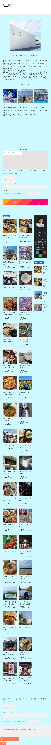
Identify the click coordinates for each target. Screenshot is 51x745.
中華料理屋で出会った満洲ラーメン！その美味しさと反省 (9, 237)
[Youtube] (44, 252)
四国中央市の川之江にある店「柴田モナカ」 (9, 474)
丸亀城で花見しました (45, 294)
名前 (4, 175)
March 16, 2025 (23, 318)
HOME (4, 12)
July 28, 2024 (23, 530)
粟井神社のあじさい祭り (45, 306)
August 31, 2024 (8, 477)
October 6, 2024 (23, 397)
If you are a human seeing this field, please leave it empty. (15, 193)
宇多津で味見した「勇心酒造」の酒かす (25, 289)
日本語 (6, 242)
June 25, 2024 (23, 658)
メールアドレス (6, 179)
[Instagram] (37, 252)
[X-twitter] (40, 252)
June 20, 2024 (23, 683)
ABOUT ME (22, 12)
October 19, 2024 (23, 371)
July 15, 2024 (23, 582)
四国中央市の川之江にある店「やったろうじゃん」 (25, 447)
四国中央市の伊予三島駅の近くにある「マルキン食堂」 (9, 341)
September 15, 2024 (9, 448)
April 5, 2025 (23, 293)
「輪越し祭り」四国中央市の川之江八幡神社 (9, 655)
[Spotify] (40, 255)
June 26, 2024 (8, 658)
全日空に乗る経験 (8, 445)
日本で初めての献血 (9, 287)
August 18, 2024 (8, 503)
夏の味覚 (21, 418)
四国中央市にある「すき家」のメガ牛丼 (9, 394)
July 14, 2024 (8, 607)
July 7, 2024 (22, 607)
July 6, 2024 (7, 633)
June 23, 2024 (8, 683)
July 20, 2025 (23, 241)
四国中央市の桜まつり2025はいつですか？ (25, 315)
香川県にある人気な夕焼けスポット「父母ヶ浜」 (25, 578)
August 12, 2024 (23, 503)
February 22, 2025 (24, 344)
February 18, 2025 (9, 371)
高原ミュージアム (24, 627)
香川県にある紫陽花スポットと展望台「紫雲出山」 (9, 604)
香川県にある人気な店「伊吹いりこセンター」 (9, 578)
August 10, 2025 (44, 273)
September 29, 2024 (9, 424)
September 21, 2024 (24, 422)
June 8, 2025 (22, 267)
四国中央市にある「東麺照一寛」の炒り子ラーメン (9, 421)
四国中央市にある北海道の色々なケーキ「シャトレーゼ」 (25, 553)
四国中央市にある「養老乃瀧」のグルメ (9, 368)
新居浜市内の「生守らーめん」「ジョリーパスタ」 (9, 527)
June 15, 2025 (8, 267)
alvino (7, 266)
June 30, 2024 (23, 631)
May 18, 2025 (7, 291)
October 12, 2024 (8, 397)
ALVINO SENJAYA (18, 729)
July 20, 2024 (8, 582)
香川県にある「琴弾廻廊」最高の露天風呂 (25, 680)
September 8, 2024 (24, 450)
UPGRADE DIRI (15, 12)
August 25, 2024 (23, 477)
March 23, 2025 (8, 318)
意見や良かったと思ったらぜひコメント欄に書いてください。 (17, 183)
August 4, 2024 (8, 530)
